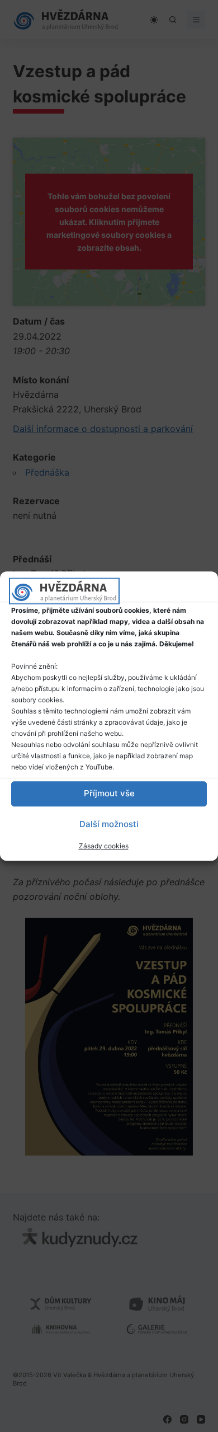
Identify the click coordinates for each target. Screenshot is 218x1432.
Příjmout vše (109, 793)
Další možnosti (109, 824)
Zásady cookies (104, 846)
